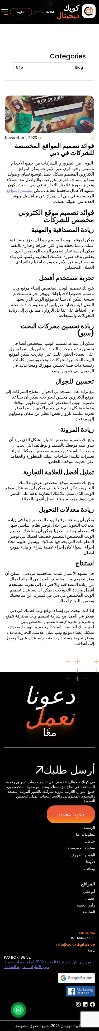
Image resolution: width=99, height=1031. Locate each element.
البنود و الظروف (82, 855)
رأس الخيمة (86, 905)
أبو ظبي (89, 891)
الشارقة (89, 912)
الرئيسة (89, 827)
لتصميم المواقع (19, 190)
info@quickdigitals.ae (75, 944)
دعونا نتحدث (70, 814)
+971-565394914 (83, 938)
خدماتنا (89, 841)
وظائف (89, 868)
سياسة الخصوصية (81, 848)
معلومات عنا (85, 834)
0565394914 (44, 12)
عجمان (90, 898)
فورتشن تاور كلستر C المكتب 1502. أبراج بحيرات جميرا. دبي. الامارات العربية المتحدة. (47, 964)
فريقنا (90, 862)
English (21, 12)
